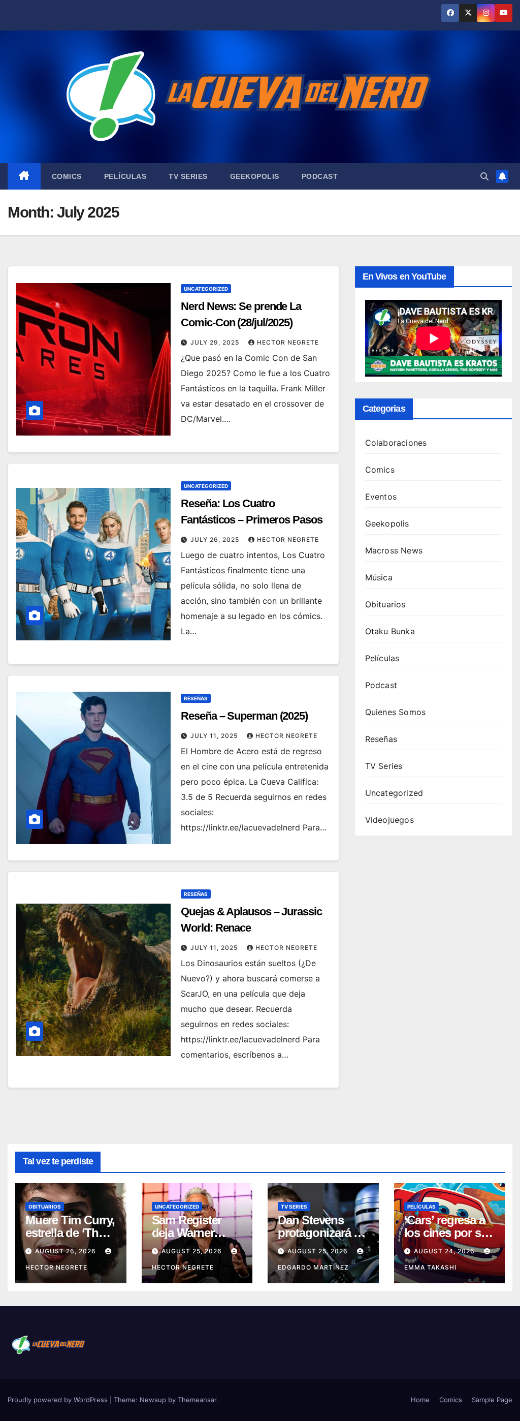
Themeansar (197, 1400)
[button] (484, 176)
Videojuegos (389, 820)
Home (420, 1400)
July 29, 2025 (215, 342)
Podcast (320, 176)
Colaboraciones (396, 443)
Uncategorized (206, 289)
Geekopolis (254, 176)
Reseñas (196, 698)
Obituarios (385, 604)
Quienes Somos (395, 712)
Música (379, 577)
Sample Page (492, 1400)
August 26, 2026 (66, 1251)
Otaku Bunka (390, 631)
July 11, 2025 (215, 735)
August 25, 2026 (192, 1251)
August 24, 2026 (445, 1251)
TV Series (188, 176)
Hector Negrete (288, 342)
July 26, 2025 (215, 539)
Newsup (153, 1400)
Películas (125, 176)
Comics (67, 176)
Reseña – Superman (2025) (244, 715)
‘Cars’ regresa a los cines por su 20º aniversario (446, 1232)
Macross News (393, 550)
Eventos (381, 496)
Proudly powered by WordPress (59, 1400)
